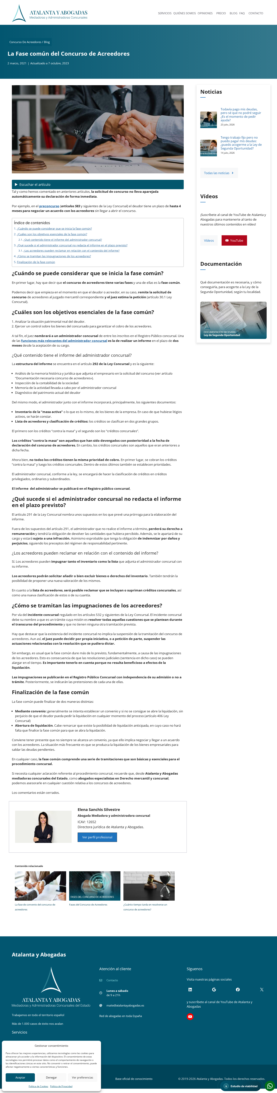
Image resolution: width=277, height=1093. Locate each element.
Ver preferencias (82, 1077)
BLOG (233, 13)
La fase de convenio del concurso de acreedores (35, 907)
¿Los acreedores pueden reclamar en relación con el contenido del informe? (71, 250)
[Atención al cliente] (270, 1086)
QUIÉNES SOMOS (184, 13)
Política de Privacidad (61, 1086)
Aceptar (20, 1077)
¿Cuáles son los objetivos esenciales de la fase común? (52, 234)
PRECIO (221, 13)
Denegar (51, 1077)
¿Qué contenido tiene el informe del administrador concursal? (63, 239)
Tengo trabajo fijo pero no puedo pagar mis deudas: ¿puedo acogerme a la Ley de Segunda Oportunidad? (241, 142)
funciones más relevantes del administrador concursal (64, 341)
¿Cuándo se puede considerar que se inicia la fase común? (54, 228)
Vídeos (209, 240)
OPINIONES (205, 13)
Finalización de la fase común (36, 262)
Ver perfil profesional (97, 837)
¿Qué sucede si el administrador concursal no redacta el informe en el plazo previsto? (72, 245)
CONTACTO (256, 13)
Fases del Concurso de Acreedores (88, 904)
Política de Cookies (38, 1086)
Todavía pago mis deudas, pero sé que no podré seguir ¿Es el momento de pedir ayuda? (241, 114)
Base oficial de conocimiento (133, 1079)
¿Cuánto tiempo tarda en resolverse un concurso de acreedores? (145, 907)
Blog (47, 42)
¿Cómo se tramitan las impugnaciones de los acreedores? (54, 256)
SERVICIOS (164, 13)
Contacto (112, 980)
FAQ (242, 13)
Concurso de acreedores (25, 42)
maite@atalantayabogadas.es (125, 1005)
